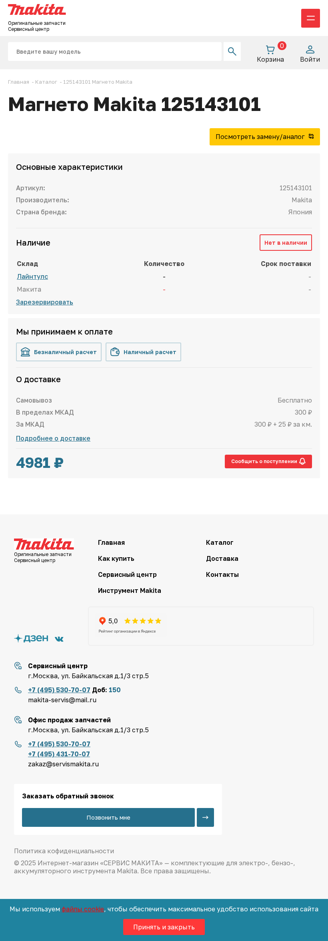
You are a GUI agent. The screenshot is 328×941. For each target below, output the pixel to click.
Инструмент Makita (129, 590)
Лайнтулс (32, 276)
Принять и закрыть (164, 927)
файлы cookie (83, 909)
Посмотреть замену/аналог (261, 137)
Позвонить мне (108, 817)
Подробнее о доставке (53, 438)
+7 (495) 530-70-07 (59, 690)
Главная (111, 542)
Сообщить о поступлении (264, 461)
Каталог (220, 542)
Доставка (222, 558)
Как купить (116, 558)
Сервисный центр (127, 574)
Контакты (222, 574)
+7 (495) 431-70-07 (59, 754)
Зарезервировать (44, 302)
